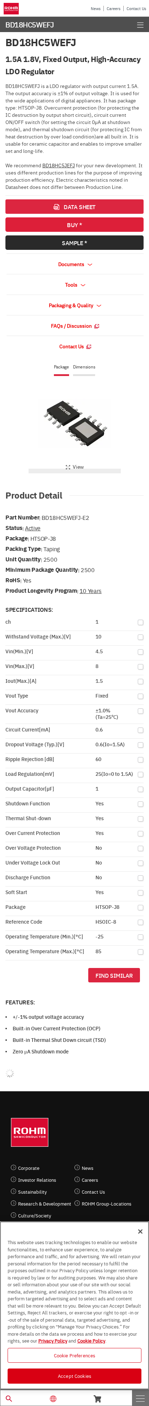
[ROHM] (12, 8)
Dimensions (84, 367)
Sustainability (32, 1192)
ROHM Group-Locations (106, 1204)
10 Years (91, 590)
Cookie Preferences (74, 1355)
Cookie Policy (91, 1340)
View (78, 466)
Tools (71, 284)
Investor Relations (37, 1180)
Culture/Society (34, 1215)
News (96, 8)
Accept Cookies (74, 1375)
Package (61, 367)
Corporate (28, 1168)
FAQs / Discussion (72, 325)
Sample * (74, 243)
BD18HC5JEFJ (58, 165)
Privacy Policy (52, 1340)
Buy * (74, 225)
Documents (71, 264)
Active (33, 528)
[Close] (140, 1231)
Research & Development (44, 1204)
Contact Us (136, 8)
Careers (113, 8)
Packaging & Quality (71, 305)
